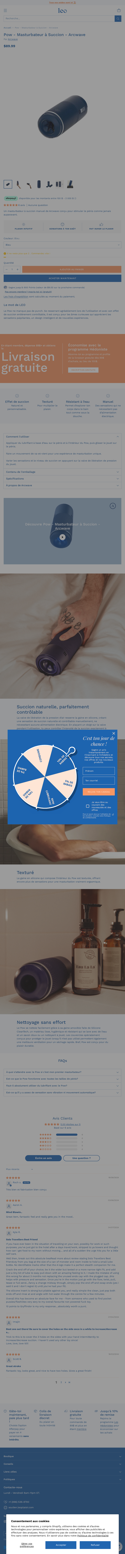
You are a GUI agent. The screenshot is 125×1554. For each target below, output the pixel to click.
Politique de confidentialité (93, 1535)
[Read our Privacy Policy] (113, 814)
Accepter (61, 1545)
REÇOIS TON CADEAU (99, 792)
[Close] (113, 733)
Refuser (95, 1545)
